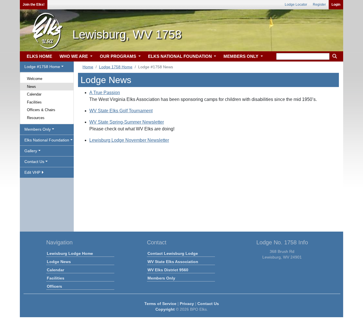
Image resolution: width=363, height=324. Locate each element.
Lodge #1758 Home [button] (42, 66)
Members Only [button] (37, 129)
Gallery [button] (30, 151)
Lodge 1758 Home (115, 67)
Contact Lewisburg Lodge (172, 253)
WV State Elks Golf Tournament (121, 110)
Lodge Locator (296, 5)
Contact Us (208, 303)
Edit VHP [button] (32, 172)
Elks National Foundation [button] (46, 140)
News (31, 86)
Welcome (34, 79)
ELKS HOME (39, 56)
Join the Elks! (34, 5)
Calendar (34, 94)
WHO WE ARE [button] (74, 56)
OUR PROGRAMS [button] (118, 56)
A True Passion (104, 92)
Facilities (34, 102)
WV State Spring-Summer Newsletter (126, 122)
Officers (54, 286)
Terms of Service (160, 303)
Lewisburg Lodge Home (70, 253)
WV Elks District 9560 (167, 270)
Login (336, 5)
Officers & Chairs (41, 110)
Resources (36, 118)
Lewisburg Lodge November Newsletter (129, 140)
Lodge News (59, 261)
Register (319, 5)
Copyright (165, 309)
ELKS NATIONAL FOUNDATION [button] (180, 56)
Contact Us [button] (34, 161)
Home (88, 67)
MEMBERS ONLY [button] (241, 56)
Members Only (161, 278)
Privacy (187, 303)
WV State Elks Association (172, 261)
